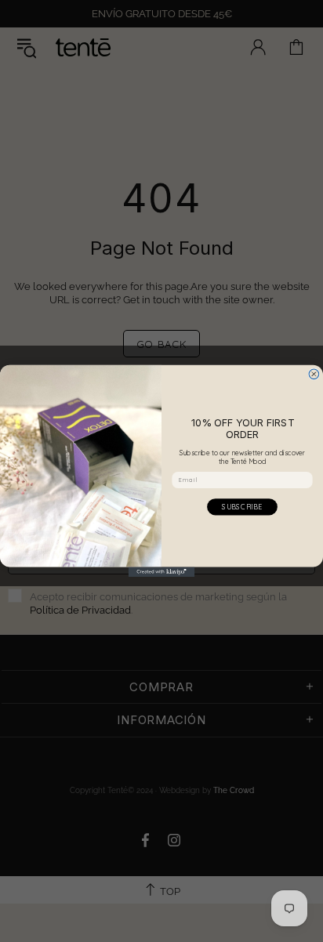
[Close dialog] (314, 374)
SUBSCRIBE (242, 507)
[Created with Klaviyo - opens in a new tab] (162, 572)
